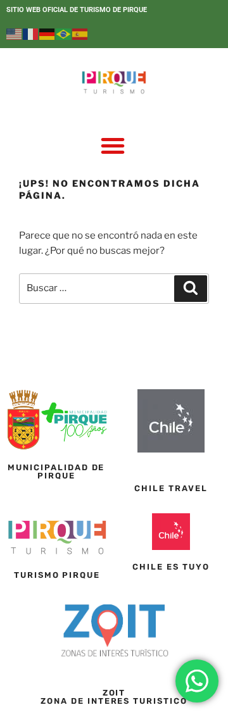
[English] (14, 33)
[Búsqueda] (190, 288)
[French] (31, 33)
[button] (113, 146)
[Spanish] (80, 33)
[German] (47, 33)
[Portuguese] (64, 33)
